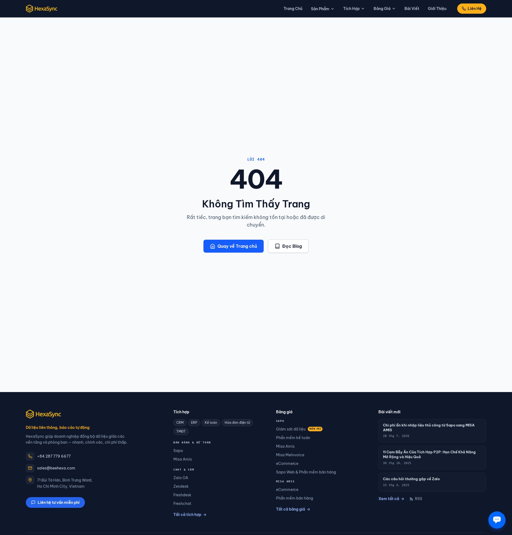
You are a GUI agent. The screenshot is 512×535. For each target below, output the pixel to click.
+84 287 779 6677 (54, 456)
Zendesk (181, 486)
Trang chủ (293, 8)
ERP (194, 423)
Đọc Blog (292, 246)
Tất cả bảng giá (293, 509)
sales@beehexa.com (56, 468)
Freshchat (182, 503)
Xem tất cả (391, 498)
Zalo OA (180, 477)
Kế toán (211, 423)
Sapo (178, 450)
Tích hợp (351, 8)
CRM (180, 423)
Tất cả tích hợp (189, 514)
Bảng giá (382, 8)
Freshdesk (182, 495)
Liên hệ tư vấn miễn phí (59, 502)
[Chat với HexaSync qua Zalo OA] (497, 520)
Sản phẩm (320, 8)
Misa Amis (182, 459)
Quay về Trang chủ (237, 246)
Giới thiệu (437, 8)
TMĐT (181, 431)
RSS (418, 498)
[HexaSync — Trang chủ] (42, 8)
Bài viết (411, 8)
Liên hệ (475, 8)
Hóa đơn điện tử (237, 423)
